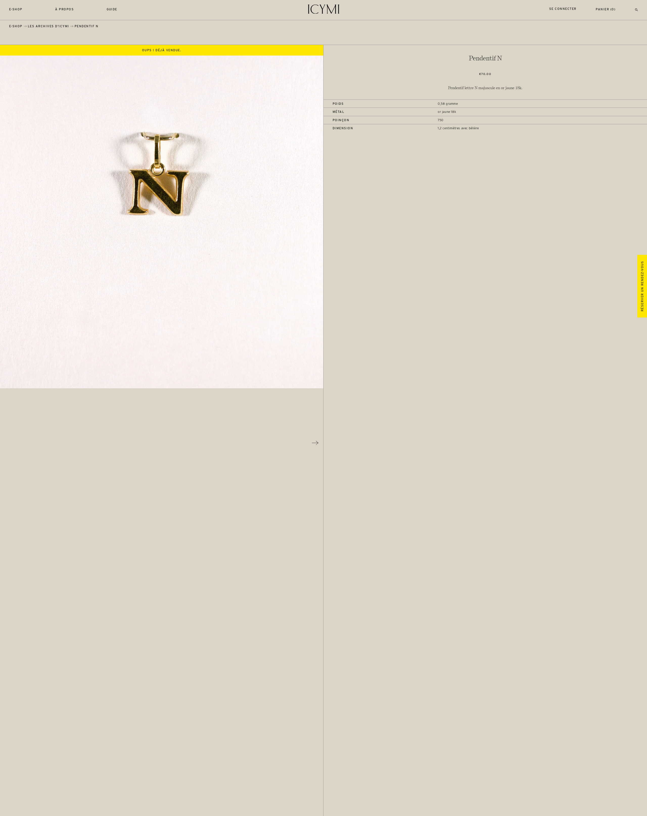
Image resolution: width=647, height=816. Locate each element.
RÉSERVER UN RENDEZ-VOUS (642, 286)
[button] (636, 9)
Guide (112, 9)
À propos (64, 9)
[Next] (315, 442)
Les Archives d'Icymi (48, 26)
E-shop (15, 9)
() (605, 9)
